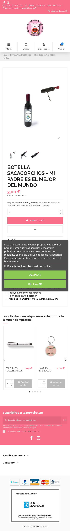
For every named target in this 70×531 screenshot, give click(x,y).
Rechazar (35, 284)
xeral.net (44, 526)
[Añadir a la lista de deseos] (35, 229)
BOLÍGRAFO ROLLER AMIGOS (14, 369)
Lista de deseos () (58, 11)
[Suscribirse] (64, 420)
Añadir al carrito (37, 220)
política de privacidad (31, 431)
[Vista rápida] (21, 364)
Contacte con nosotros (13, 5)
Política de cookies (15, 266)
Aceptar (35, 275)
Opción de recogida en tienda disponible (43, 5)
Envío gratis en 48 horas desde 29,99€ (19, 8)
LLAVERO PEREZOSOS (44, 369)
